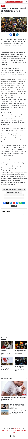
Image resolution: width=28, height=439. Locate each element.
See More (14, 418)
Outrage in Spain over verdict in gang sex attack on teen (6, 368)
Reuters (4, 14)
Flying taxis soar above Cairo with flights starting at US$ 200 (18, 411)
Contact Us (13, 430)
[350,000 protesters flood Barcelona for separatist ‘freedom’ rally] (21, 361)
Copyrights (19, 430)
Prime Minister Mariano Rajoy (14, 195)
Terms (14, 432)
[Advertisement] (14, 276)
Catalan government (10, 189)
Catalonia (22, 189)
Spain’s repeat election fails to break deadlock (20, 351)
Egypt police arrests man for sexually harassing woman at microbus (17, 406)
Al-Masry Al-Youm (17, 428)
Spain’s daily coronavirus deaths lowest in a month (6, 352)
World (3, 5)
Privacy (24, 430)
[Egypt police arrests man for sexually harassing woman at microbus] (4, 406)
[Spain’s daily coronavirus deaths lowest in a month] (7, 345)
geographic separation (14, 192)
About (3, 430)
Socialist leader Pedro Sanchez (14, 198)
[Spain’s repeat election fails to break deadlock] (21, 345)
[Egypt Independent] (14, 2)
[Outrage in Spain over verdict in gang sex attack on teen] (7, 361)
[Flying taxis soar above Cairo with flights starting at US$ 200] (4, 412)
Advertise (8, 430)
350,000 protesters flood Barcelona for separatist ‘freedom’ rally (20, 368)
